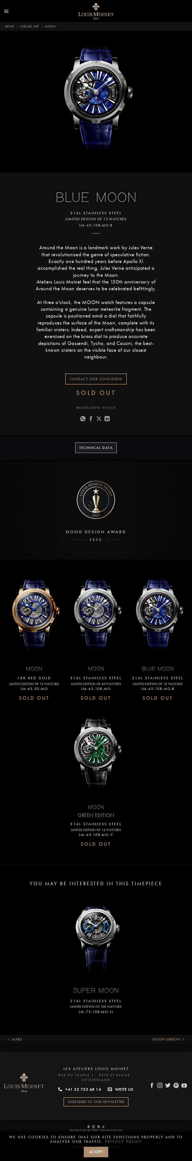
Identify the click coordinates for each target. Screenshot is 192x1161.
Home (9, 26)
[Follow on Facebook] (152, 1086)
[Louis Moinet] (96, 11)
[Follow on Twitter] (168, 1086)
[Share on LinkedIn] (107, 419)
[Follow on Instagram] (160, 1086)
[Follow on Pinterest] (176, 1086)
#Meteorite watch (96, 407)
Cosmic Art (29, 26)
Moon (50, 26)
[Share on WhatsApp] (83, 419)
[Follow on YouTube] (184, 1086)
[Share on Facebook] (91, 419)
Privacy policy (123, 1141)
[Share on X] (99, 419)
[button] (6, 11)
